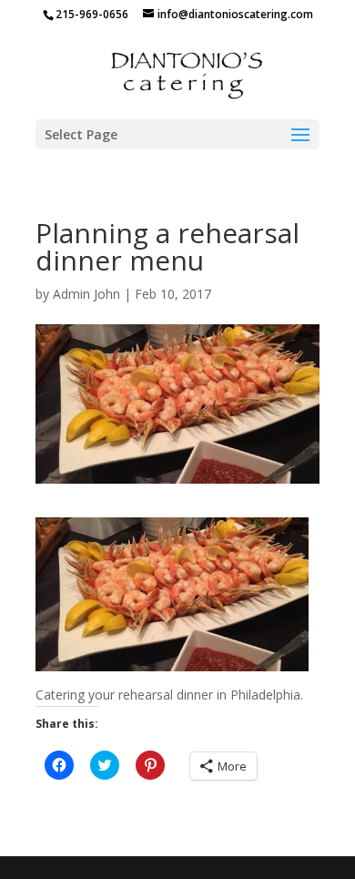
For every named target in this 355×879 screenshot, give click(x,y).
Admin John (86, 293)
